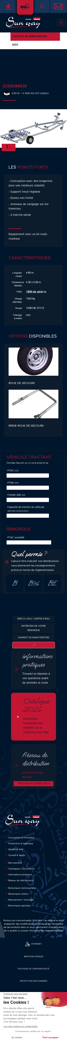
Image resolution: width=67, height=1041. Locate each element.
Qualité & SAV (15, 849)
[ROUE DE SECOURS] (33, 364)
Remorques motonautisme (22, 888)
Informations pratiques (20, 875)
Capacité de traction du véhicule (25, 509)
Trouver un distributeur (33, 783)
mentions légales (33, 956)
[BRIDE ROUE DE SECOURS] (33, 406)
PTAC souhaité (15, 537)
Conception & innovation (21, 838)
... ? (33, 645)
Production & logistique (20, 844)
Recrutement (15, 863)
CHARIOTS (29, 36)
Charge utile (16, 495)
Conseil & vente (16, 855)
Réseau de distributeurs (21, 880)
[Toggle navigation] (61, 23)
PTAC (12, 470)
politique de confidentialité (33, 969)
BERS (15, 44)
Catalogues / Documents (21, 869)
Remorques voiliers (18, 894)
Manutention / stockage (21, 900)
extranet (36, 944)
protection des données (33, 981)
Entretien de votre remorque (33, 628)
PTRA (12, 483)
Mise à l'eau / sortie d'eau (33, 619)
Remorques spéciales (19, 906)
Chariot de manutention (33, 637)
